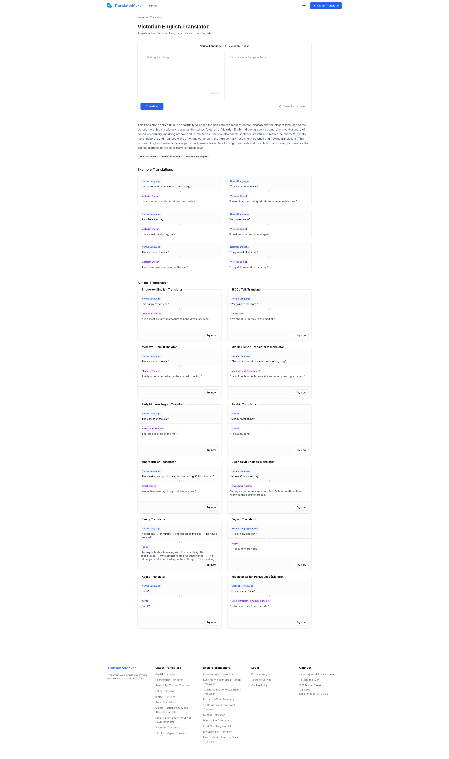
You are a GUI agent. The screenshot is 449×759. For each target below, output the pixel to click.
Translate (152, 106)
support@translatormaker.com (316, 674)
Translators (156, 17)
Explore (153, 5)
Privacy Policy (259, 674)
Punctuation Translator (216, 720)
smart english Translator (169, 679)
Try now (211, 335)
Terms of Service (261, 679)
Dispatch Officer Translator (218, 699)
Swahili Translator (165, 674)
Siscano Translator (214, 714)
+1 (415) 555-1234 (309, 679)
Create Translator (328, 5)
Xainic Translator (165, 702)
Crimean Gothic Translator (218, 674)
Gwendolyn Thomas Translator (173, 685)
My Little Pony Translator (217, 731)
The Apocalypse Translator (171, 733)
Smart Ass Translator (167, 727)
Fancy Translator (165, 690)
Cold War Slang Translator (218, 726)
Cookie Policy (259, 685)
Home (141, 17)
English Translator (165, 696)
